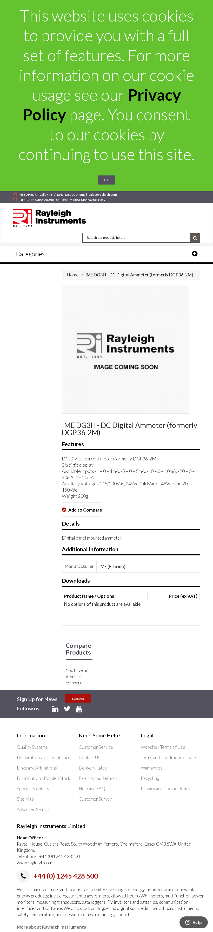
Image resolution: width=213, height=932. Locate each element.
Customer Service (96, 747)
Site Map (25, 799)
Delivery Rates (93, 768)
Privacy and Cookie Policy (165, 788)
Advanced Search (33, 809)
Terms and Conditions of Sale (168, 757)
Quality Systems (32, 747)
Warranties (151, 768)
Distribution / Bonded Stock (43, 778)
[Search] (195, 238)
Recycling (150, 778)
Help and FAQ (92, 788)
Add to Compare (85, 510)
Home (72, 274)
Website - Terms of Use (163, 747)
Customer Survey (95, 799)
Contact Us (89, 757)
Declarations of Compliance (43, 757)
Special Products (33, 788)
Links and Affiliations (37, 768)
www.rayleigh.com (34, 862)
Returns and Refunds (98, 778)
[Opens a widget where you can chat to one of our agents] (193, 922)
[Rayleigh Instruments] (54, 216)
